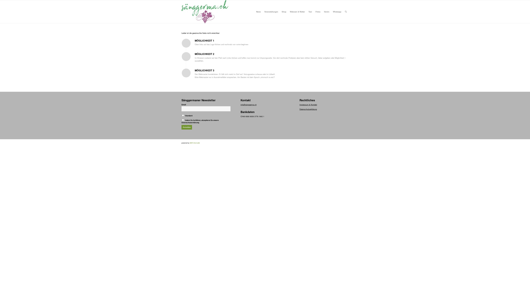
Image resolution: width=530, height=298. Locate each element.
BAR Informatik (195, 143)
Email (183, 104)
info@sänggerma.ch (249, 104)
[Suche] (346, 11)
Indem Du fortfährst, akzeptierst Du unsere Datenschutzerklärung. (200, 121)
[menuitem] (258, 11)
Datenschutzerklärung (308, 109)
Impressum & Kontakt (308, 104)
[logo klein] (204, 11)
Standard (188, 116)
